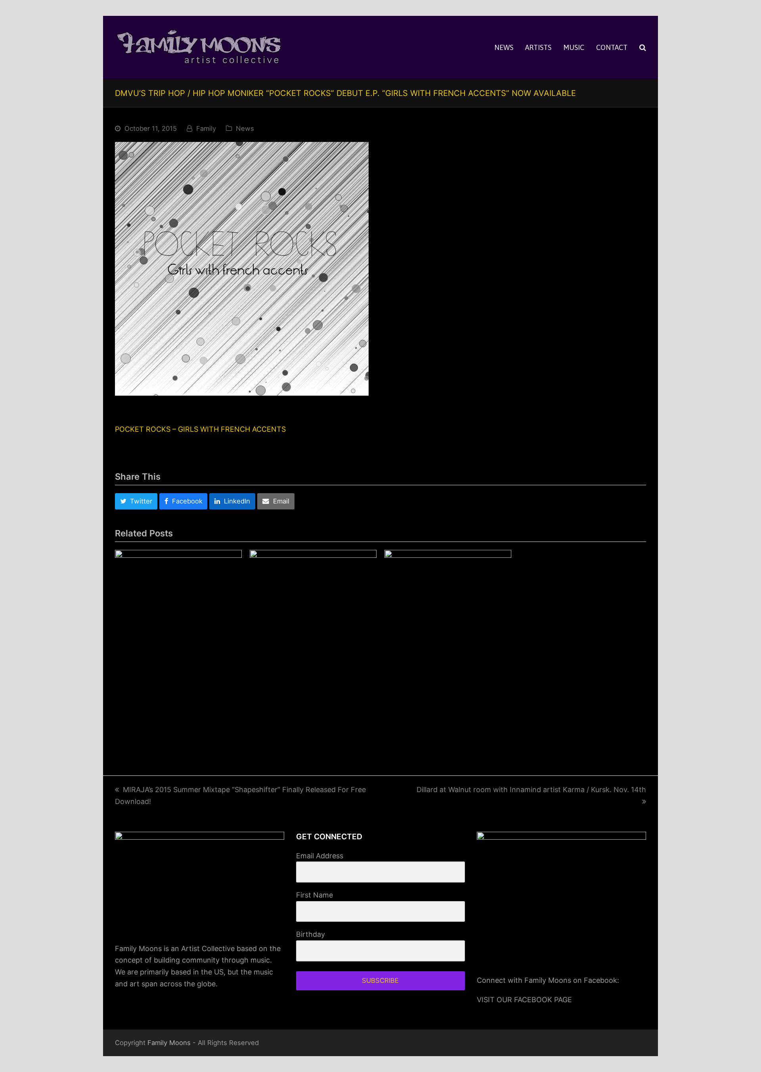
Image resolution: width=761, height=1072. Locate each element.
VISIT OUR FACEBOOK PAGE (524, 999)
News (245, 128)
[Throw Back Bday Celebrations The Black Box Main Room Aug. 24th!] (178, 613)
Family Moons (169, 1043)
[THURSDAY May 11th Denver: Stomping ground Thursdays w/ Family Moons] (447, 648)
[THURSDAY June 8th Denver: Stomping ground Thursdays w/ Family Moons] (313, 648)
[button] (642, 47)
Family (206, 128)
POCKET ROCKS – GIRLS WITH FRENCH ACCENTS (200, 429)
